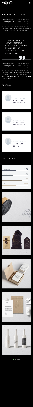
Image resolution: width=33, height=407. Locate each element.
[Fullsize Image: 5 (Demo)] (16, 273)
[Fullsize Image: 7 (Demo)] (16, 207)
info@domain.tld (20, 102)
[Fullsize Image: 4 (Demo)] (16, 307)
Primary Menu (29, 3)
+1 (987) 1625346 (19, 100)
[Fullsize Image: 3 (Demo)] (16, 340)
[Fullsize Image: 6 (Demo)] (16, 240)
